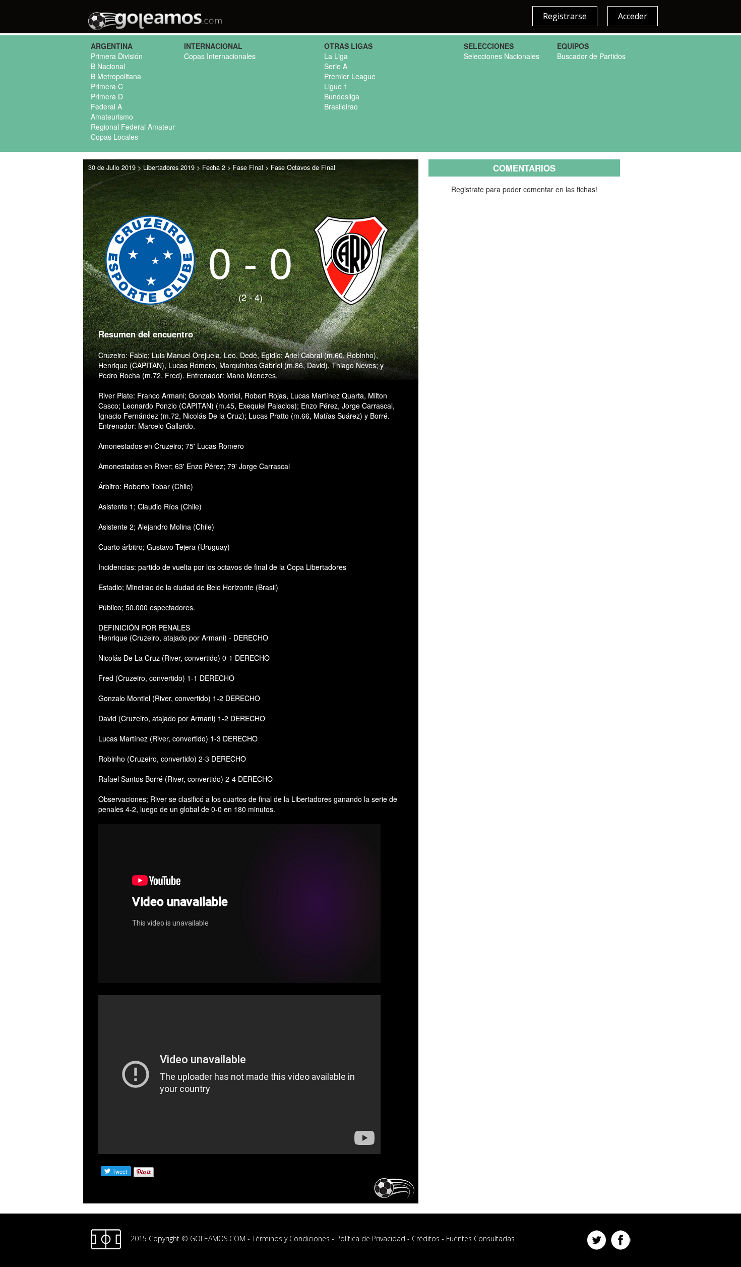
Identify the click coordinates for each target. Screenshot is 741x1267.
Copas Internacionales (220, 56)
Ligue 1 (336, 86)
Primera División (117, 56)
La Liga (336, 56)
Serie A (335, 66)
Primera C (107, 86)
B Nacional (108, 66)
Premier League (350, 76)
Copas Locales (114, 137)
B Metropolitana (116, 76)
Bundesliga (341, 96)
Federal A (106, 106)
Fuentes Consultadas (480, 1238)
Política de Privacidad (370, 1238)
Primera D (107, 96)
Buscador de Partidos (591, 56)
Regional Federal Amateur (133, 127)
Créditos (426, 1238)
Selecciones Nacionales (501, 56)
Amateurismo (112, 116)
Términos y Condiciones (291, 1238)
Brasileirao (341, 106)
